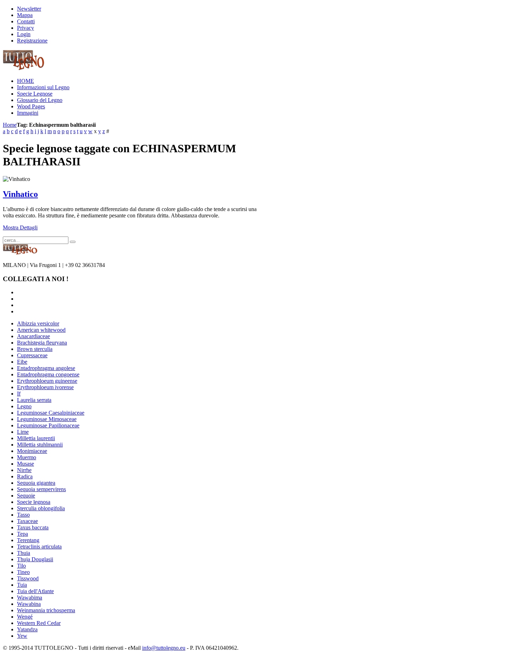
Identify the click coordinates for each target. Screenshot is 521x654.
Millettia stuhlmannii (40, 445)
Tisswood (28, 578)
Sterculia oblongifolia (41, 508)
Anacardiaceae (33, 336)
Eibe (22, 362)
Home (10, 125)
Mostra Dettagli (20, 227)
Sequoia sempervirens (41, 489)
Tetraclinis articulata (39, 547)
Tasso (23, 515)
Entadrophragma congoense (48, 374)
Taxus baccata (33, 527)
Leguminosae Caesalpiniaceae (50, 413)
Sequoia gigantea (36, 483)
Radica (25, 476)
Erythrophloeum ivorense (45, 387)
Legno (24, 406)
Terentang (28, 540)
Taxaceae (27, 521)
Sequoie (26, 496)
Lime (23, 432)
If (19, 394)
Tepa (22, 534)
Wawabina (29, 604)
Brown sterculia (34, 349)
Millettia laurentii (36, 438)
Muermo (26, 457)
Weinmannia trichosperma (46, 610)
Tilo (21, 566)
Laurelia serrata (34, 400)
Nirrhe (24, 470)
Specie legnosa (33, 502)
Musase (25, 464)
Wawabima (29, 598)
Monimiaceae (32, 451)
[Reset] (72, 242)
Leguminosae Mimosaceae (47, 419)
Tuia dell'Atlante (35, 591)
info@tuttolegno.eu (163, 648)
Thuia (23, 553)
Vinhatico (20, 194)
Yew (22, 636)
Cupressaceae (32, 355)
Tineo (23, 572)
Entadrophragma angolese (46, 368)
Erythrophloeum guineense (47, 381)
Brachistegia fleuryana (42, 343)
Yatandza (27, 629)
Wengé (25, 617)
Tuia (22, 585)
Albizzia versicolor (38, 323)
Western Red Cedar (39, 623)
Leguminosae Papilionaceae (48, 425)
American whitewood (41, 330)
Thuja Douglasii (35, 559)
